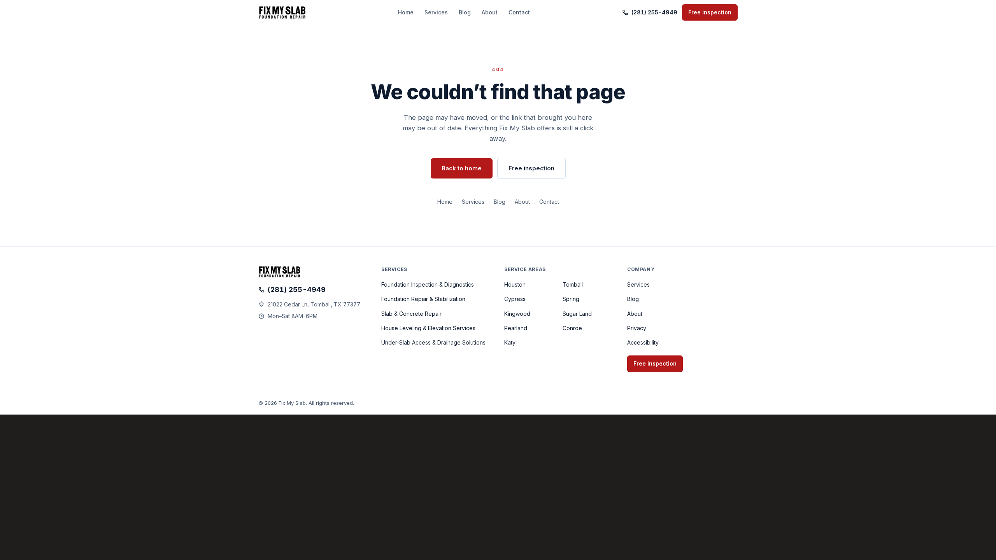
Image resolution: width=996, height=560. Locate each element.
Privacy (636, 328)
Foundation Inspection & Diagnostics (427, 284)
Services (436, 12)
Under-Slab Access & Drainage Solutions (433, 342)
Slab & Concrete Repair (411, 313)
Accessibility (643, 342)
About (490, 12)
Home (406, 12)
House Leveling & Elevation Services (428, 328)
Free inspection (709, 12)
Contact (519, 12)
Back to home (462, 168)
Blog (465, 12)
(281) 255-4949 (654, 12)
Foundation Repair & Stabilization (423, 299)
